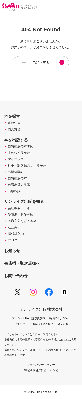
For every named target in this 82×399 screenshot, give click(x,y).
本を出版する (16, 140)
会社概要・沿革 (19, 208)
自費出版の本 (17, 178)
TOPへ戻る (41, 62)
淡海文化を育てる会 (22, 221)
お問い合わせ (16, 275)
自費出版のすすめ (20, 146)
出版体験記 (16, 172)
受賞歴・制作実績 (20, 214)
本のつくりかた (19, 152)
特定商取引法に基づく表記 (41, 370)
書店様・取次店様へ (22, 263)
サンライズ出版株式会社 (41, 309)
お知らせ (12, 250)
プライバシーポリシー (41, 364)
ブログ (12, 240)
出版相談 (14, 191)
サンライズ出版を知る (24, 201)
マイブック (16, 159)
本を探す (12, 116)
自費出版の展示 (19, 184)
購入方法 (14, 129)
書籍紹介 (14, 123)
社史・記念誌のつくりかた (27, 165)
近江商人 (14, 227)
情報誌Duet (16, 233)
